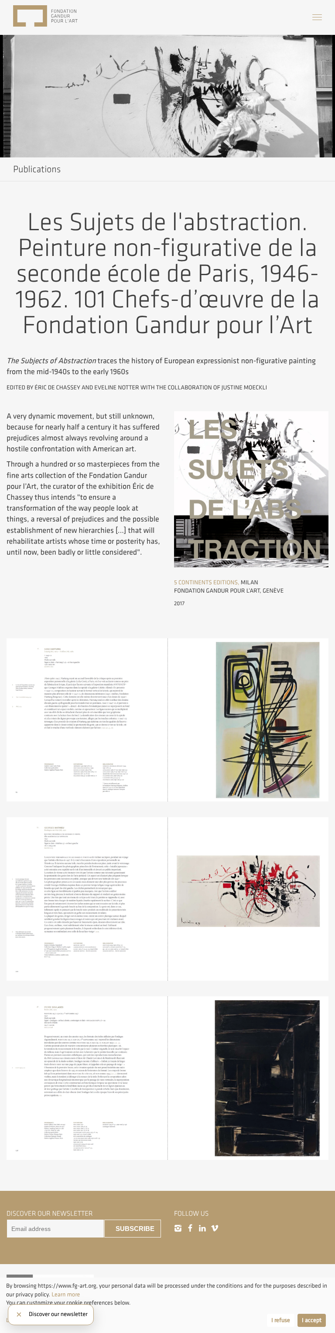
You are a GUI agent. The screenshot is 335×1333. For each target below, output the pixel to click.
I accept (311, 1320)
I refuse (280, 1320)
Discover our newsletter (58, 1314)
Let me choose (24, 1320)
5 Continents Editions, (206, 582)
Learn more (65, 1295)
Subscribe (135, 1228)
